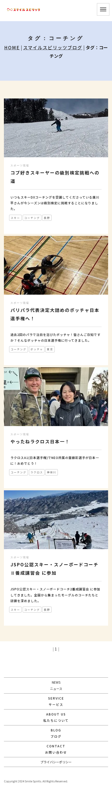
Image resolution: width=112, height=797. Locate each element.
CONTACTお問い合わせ (56, 749)
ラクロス (36, 472)
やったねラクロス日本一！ (40, 441)
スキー (15, 218)
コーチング (32, 218)
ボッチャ (36, 349)
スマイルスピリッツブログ (52, 47)
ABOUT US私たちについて (56, 717)
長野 (47, 218)
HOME (12, 47)
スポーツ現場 (19, 165)
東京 (50, 349)
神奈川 (51, 472)
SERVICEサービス (56, 701)
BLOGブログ (56, 733)
